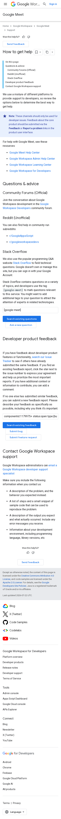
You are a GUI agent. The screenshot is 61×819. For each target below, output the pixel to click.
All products (9, 789)
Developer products (13, 662)
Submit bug (16, 431)
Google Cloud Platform (15, 778)
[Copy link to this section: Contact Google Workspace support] (20, 457)
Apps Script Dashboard (15, 698)
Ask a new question (21, 324)
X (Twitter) (8, 735)
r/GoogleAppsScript (21, 235)
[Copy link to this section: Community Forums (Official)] (50, 193)
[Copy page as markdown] (47, 52)
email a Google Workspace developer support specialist (30, 469)
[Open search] (45, 4)
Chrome (7, 767)
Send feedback (16, 44)
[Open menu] (5, 4)
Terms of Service (12, 678)
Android (7, 762)
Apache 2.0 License (12, 582)
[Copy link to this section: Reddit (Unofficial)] (33, 218)
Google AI (8, 783)
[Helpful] (23, 36)
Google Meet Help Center (24, 152)
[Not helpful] (28, 36)
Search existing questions (22, 318)
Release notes (10, 667)
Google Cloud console (14, 704)
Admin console (11, 693)
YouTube (7, 740)
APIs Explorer (10, 709)
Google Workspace (22, 26)
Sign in (53, 4)
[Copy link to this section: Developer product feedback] (6, 345)
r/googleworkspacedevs (24, 242)
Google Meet (13, 15)
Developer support (12, 673)
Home (6, 26)
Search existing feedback (21, 425)
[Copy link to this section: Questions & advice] (42, 184)
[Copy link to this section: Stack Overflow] (30, 252)
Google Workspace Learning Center (30, 164)
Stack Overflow (22, 263)
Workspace (35, 4)
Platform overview (13, 657)
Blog (5, 724)
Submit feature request (23, 437)
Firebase (7, 773)
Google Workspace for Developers (30, 170)
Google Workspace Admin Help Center (32, 158)
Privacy (17, 803)
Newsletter (8, 729)
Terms (6, 803)
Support (11, 30)
